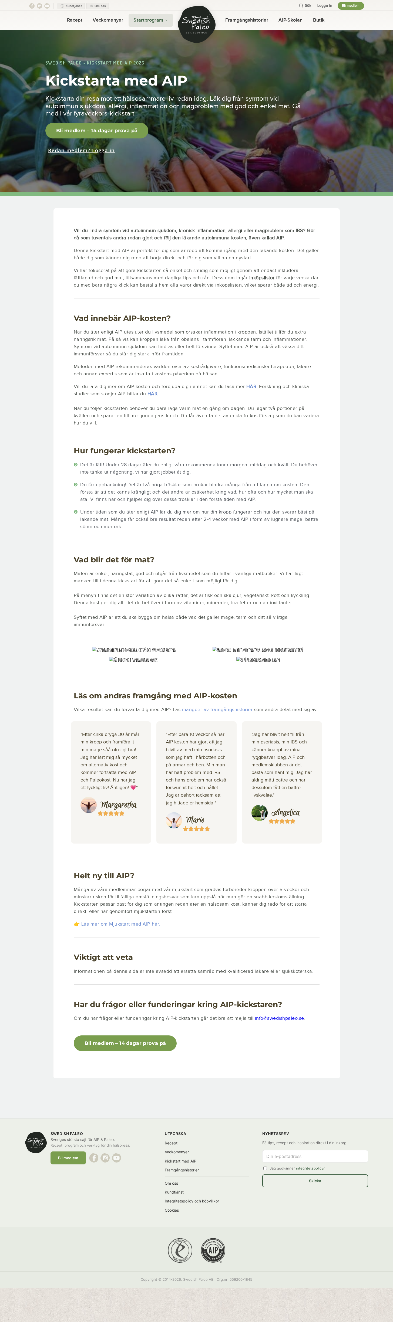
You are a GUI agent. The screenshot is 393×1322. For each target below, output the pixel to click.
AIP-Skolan (290, 20)
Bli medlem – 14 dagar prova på (97, 131)
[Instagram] (39, 6)
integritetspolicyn (310, 1168)
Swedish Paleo (63, 63)
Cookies (172, 1210)
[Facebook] (32, 6)
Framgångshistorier (246, 20)
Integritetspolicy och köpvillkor (192, 1201)
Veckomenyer (108, 20)
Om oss (171, 1183)
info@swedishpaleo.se (279, 1018)
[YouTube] (47, 6)
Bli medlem (351, 6)
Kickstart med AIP (180, 1161)
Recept (74, 20)
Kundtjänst (174, 1192)
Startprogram (148, 20)
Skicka (315, 1180)
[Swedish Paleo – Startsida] (197, 24)
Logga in (324, 6)
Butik (319, 20)
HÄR (152, 394)
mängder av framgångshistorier (217, 709)
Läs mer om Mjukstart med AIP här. (120, 924)
